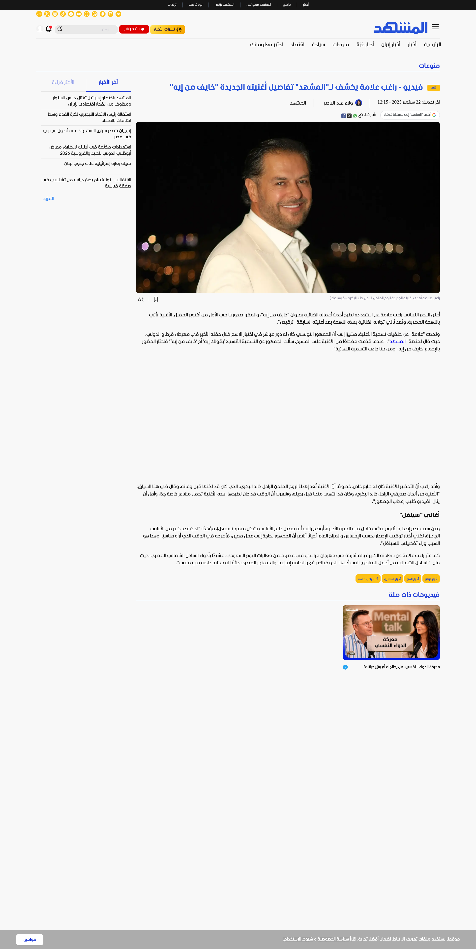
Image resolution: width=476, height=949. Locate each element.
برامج (287, 4)
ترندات (172, 4)
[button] (238, 66)
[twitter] (349, 116)
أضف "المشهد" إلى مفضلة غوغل (407, 114)
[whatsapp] (355, 116)
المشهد (398, 342)
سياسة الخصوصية (333, 939)
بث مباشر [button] (132, 29)
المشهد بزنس (224, 4)
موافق (30, 940)
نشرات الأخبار (164, 29)
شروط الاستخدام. (298, 939)
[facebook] (343, 116)
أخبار (306, 4)
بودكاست (196, 4)
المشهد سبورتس (258, 4)
